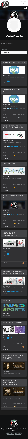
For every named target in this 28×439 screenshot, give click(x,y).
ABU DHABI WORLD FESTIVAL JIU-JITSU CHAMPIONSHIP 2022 (13, 126)
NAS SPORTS (7, 300)
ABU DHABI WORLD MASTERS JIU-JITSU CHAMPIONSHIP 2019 (13, 272)
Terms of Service (10, 433)
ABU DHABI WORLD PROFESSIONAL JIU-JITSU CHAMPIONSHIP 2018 (11, 382)
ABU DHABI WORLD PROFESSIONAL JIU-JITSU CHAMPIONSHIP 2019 (11, 233)
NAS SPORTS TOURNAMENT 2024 (14, 62)
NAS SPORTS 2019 (9, 164)
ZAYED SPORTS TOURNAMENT (13, 322)
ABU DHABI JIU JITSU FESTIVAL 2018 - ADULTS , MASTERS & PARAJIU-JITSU (13, 357)
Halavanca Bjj (14, 35)
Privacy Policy (18, 433)
